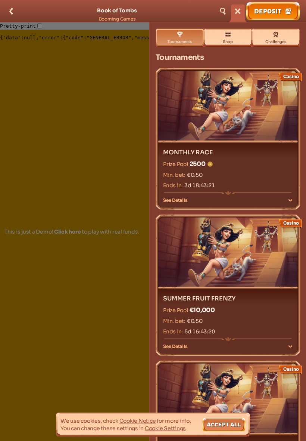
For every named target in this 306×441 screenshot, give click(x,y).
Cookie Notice (137, 420)
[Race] (237, 11)
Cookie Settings (165, 428)
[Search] (223, 11)
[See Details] (290, 200)
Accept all (224, 424)
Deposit (267, 11)
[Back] (11, 11)
